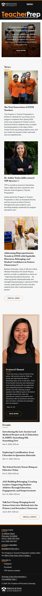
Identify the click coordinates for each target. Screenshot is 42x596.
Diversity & (13, 577)
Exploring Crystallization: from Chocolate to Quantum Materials (18, 454)
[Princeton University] (10, 5)
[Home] (21, 16)
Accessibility (8, 579)
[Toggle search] (39, 4)
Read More (15, 414)
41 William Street (8, 534)
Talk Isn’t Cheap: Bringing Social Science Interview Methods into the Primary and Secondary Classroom (20, 505)
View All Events (29, 517)
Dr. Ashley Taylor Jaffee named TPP (19, 179)
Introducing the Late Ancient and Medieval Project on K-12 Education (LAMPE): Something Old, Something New (20, 436)
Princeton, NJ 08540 (9, 536)
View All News (13, 298)
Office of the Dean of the (16, 555)
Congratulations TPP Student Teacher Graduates (21, 29)
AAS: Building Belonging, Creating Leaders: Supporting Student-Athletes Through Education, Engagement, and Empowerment (19, 486)
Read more (21, 50)
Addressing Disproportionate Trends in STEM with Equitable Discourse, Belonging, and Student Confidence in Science (19, 259)
